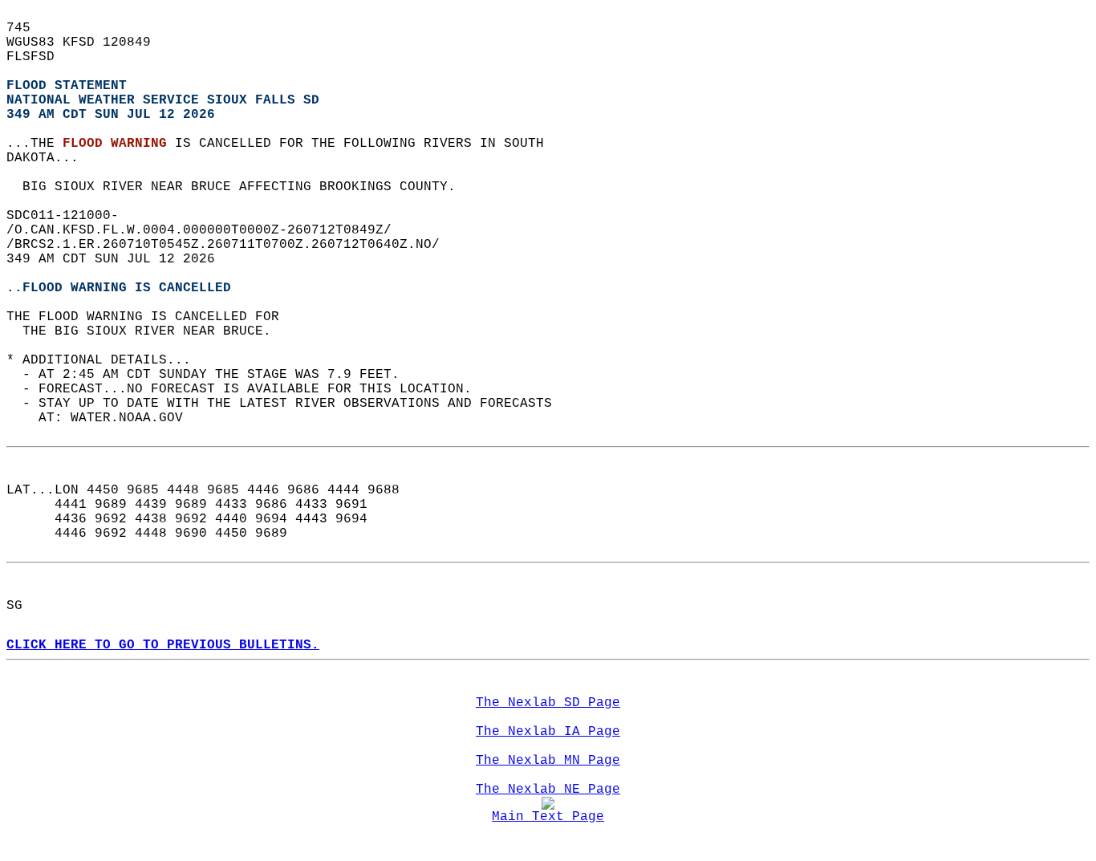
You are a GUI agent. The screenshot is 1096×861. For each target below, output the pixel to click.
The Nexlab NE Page (548, 789)
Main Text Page (548, 817)
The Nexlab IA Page (548, 732)
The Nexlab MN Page (548, 760)
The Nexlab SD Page (548, 703)
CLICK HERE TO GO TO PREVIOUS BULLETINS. (162, 645)
